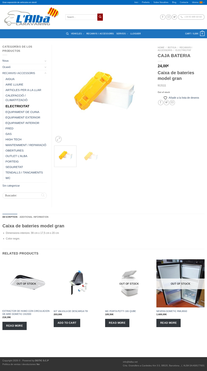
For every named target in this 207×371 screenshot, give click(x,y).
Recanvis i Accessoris (100, 33)
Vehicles (76, 33)
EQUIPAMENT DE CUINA (22, 112)
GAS (8, 134)
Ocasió (6, 67)
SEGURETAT (14, 167)
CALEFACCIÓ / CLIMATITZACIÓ (16, 98)
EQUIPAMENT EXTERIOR (22, 117)
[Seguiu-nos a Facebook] (162, 17)
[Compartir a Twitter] (166, 102)
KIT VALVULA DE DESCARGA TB (71, 311)
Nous (5, 60)
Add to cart (67, 322)
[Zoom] (58, 139)
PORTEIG (12, 161)
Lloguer (135, 33)
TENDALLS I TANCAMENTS (24, 172)
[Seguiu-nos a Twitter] (174, 17)
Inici (136, 2)
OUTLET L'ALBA (16, 156)
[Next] (147, 94)
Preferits (146, 2)
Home (161, 47)
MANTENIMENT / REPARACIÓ (25, 145)
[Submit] (100, 17)
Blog (174, 2)
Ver (38, 364)
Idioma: (196, 2)
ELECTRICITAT (183, 50)
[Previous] (60, 94)
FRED (9, 128)
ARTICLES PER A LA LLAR (23, 90)
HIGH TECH (13, 139)
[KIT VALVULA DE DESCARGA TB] (78, 283)
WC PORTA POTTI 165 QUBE (120, 311)
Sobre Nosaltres (161, 2)
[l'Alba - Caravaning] (31, 17)
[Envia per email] (172, 102)
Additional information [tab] (34, 217)
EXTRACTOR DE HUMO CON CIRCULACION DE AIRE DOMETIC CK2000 (25, 312)
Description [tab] (9, 217)
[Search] (67, 34)
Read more (14, 325)
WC (7, 178)
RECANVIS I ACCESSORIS (18, 73)
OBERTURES (14, 150)
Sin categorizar (11, 185)
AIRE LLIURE (14, 84)
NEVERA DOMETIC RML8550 (171, 311)
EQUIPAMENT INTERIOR (22, 123)
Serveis (121, 33)
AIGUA (10, 79)
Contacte (184, 2)
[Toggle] (45, 61)
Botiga (172, 47)
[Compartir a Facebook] (160, 102)
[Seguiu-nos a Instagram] (168, 17)
